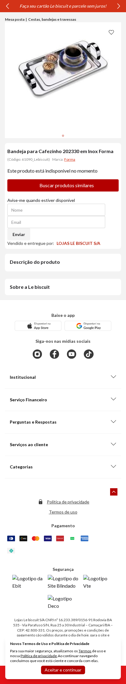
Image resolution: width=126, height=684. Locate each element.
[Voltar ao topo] (113, 492)
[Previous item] (7, 6)
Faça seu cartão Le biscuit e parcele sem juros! (63, 6)
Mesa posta (14, 19)
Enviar (19, 234)
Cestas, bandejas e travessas (52, 19)
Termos (85, 651)
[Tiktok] (88, 354)
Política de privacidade (68, 501)
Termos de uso (63, 511)
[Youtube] (71, 354)
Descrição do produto (35, 262)
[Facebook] (54, 354)
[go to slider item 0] (63, 136)
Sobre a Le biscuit (30, 287)
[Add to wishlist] (111, 32)
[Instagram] (37, 354)
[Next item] (118, 6)
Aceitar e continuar (63, 669)
